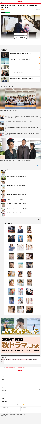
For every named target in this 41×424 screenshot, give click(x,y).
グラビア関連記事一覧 (20, 40)
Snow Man (14, 359)
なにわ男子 (20, 359)
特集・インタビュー (5, 393)
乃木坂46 (25, 359)
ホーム (1, 367)
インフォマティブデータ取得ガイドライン (6, 412)
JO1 (2, 361)
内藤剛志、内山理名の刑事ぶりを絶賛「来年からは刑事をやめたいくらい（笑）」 (16, 367)
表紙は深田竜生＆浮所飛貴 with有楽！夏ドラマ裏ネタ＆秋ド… (16, 212)
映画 (2, 387)
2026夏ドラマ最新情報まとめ (20, 37)
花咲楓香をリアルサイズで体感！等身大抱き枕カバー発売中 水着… (17, 194)
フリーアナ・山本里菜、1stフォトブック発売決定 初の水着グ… (16, 185)
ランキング (3, 395)
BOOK (3, 398)
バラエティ (3, 379)
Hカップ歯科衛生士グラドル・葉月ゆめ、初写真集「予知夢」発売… (16, 203)
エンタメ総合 (4, 390)
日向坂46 (35, 359)
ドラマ (4, 367)
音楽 (2, 384)
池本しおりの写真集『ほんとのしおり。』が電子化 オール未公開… (17, 190)
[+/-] (39, 390)
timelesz (3, 359)
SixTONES (8, 359)
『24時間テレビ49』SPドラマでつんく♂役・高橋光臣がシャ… (16, 199)
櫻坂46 (30, 359)
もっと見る (38, 219)
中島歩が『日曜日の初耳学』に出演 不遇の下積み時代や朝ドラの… (17, 176)
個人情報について (23, 407)
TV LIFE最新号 (4, 401)
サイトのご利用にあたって (4, 407)
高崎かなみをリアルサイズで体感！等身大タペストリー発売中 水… (17, 208)
